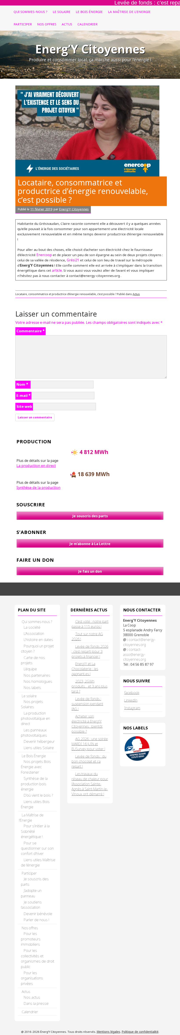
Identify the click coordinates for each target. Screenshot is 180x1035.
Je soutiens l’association (31, 904)
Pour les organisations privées (32, 978)
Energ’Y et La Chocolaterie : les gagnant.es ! (85, 668)
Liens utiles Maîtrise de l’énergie (38, 862)
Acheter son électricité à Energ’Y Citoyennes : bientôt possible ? (87, 724)
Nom (22, 384)
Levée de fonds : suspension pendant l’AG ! (87, 703)
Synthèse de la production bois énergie (34, 784)
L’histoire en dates (38, 639)
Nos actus (32, 997)
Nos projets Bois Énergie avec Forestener (36, 767)
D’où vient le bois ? (38, 795)
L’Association (34, 633)
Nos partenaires (37, 675)
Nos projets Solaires (32, 704)
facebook (131, 692)
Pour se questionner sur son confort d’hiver (37, 848)
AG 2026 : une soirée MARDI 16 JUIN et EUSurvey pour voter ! (90, 743)
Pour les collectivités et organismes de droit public (37, 958)
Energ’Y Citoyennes (90, 49)
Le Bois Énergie (89, 11)
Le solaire (61, 11)
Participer (23, 24)
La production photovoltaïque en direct (35, 718)
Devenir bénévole (38, 913)
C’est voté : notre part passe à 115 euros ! (90, 624)
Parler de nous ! (36, 919)
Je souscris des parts (90, 516)
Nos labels (32, 687)
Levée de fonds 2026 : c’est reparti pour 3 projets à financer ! (90, 651)
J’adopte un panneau (31, 893)
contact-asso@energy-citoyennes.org (134, 654)
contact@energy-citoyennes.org (139, 642)
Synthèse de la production (38, 487)
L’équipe (30, 668)
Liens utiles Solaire (39, 747)
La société (32, 627)
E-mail (23, 395)
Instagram (132, 707)
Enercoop (44, 254)
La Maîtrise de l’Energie (129, 11)
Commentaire (30, 330)
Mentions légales (108, 1032)
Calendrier (87, 24)
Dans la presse (36, 1003)
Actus (67, 24)
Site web (24, 406)
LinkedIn (130, 700)
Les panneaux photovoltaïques (34, 732)
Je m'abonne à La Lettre (90, 543)
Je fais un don (90, 571)
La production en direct (36, 465)
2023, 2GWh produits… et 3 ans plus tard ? (89, 686)
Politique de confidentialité (140, 1032)
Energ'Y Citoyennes (74, 209)
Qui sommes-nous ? (30, 11)
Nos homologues (38, 681)
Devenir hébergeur (39, 741)
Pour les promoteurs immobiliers (31, 939)
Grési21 (73, 260)
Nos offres (46, 24)
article (57, 270)
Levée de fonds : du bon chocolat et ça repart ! (89, 761)
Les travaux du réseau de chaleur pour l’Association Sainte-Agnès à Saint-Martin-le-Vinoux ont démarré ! (90, 783)
